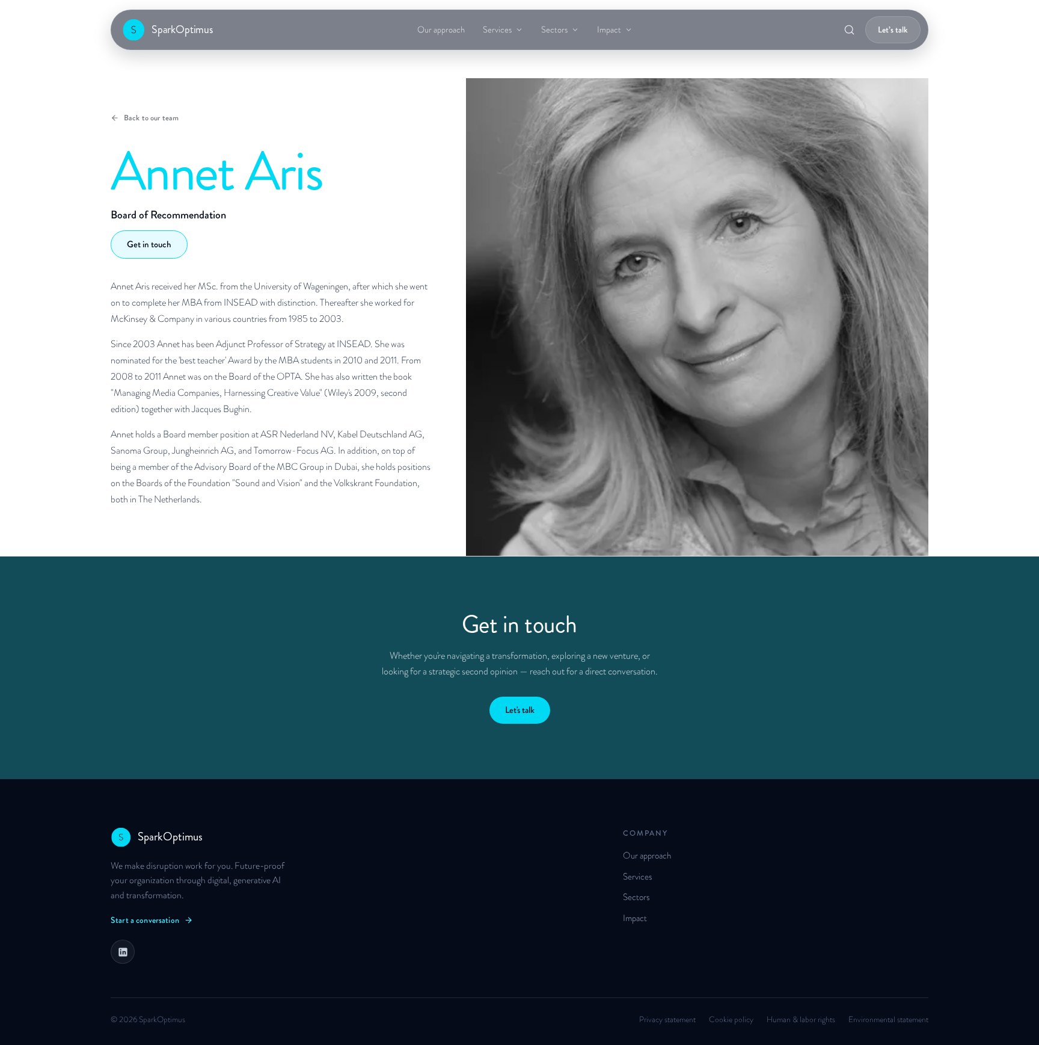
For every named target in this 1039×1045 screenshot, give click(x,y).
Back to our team (151, 117)
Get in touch (149, 244)
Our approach (441, 29)
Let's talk (520, 710)
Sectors (554, 29)
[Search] (849, 30)
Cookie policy (731, 1019)
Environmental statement (888, 1019)
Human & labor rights (801, 1019)
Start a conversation (145, 920)
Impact (609, 29)
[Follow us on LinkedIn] (123, 952)
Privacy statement (667, 1019)
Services (497, 29)
